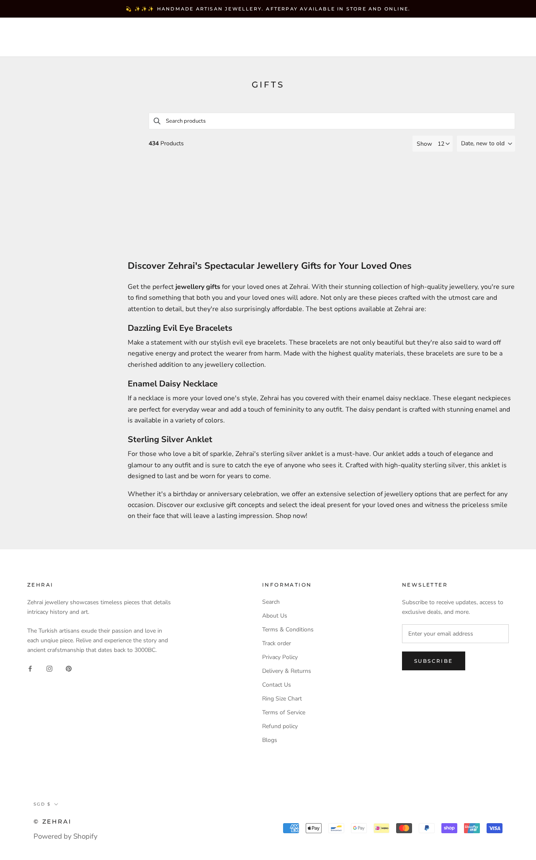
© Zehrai (52, 821)
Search (460, 37)
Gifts (112, 44)
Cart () (500, 37)
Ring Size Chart (282, 699)
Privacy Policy (280, 657)
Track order (276, 643)
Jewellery (79, 30)
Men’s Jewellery (53, 44)
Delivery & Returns (286, 671)
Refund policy (280, 726)
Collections (141, 30)
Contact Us (276, 685)
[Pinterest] (69, 668)
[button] (486, 144)
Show (424, 144)
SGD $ (335, 37)
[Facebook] (30, 668)
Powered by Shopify (66, 836)
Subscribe (433, 661)
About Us (274, 616)
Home (31, 30)
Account (377, 37)
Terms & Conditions (288, 629)
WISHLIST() (420, 37)
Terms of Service (283, 712)
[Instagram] (49, 668)
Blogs (269, 740)
